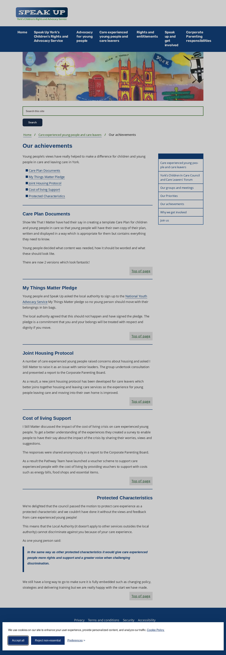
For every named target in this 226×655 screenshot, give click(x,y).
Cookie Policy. (155, 630)
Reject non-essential (48, 640)
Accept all (18, 640)
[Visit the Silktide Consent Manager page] (216, 640)
